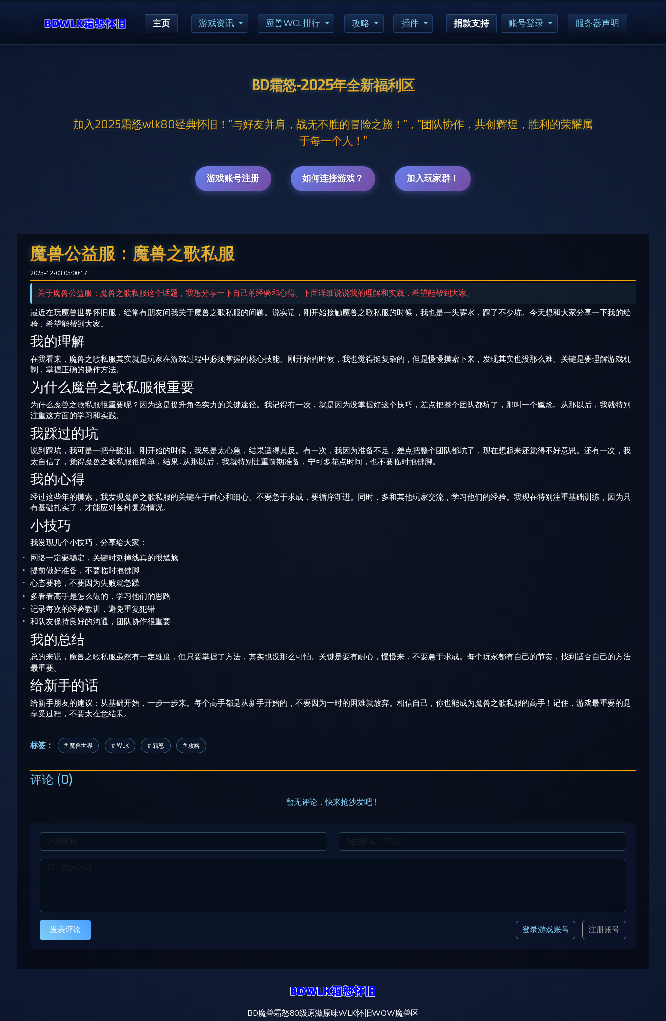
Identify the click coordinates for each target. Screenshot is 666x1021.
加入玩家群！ (433, 178)
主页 (161, 23)
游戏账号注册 (233, 178)
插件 (410, 23)
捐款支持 (471, 23)
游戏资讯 (216, 23)
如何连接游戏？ (333, 178)
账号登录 (526, 23)
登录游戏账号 (545, 930)
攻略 (361, 23)
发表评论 (65, 930)
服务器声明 (597, 23)
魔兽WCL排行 (293, 23)
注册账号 (604, 930)
